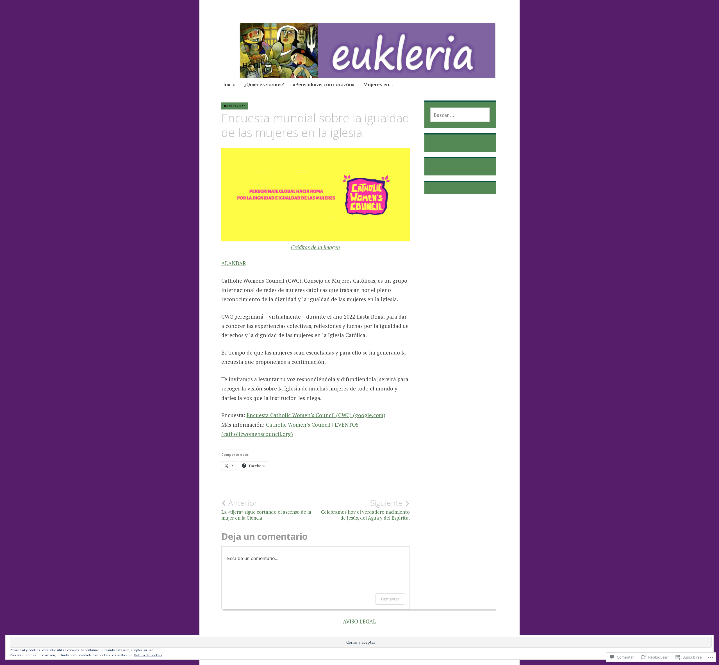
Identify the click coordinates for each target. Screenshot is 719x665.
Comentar (390, 599)
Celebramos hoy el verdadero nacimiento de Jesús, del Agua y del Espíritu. (365, 509)
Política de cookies (148, 655)
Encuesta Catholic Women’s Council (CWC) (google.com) (316, 415)
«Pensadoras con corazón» (323, 84)
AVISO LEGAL (359, 621)
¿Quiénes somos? (264, 84)
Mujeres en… (378, 84)
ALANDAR (233, 263)
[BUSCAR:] (460, 115)
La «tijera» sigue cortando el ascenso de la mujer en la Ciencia (266, 509)
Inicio (229, 84)
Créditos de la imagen (315, 247)
